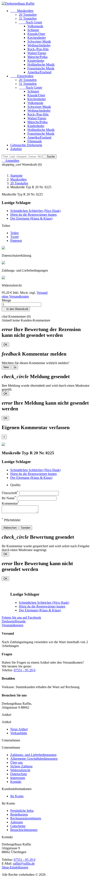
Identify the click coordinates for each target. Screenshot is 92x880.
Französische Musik (40, 68)
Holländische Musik (41, 64)
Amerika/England (39, 72)
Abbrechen (10, 527)
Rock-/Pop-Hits (38, 49)
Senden (25, 527)
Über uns (16, 762)
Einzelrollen (21, 76)
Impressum (17, 778)
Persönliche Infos (22, 810)
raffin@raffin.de (24, 863)
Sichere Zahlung (21, 766)
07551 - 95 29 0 (24, 670)
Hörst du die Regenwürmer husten (33, 214)
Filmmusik (34, 141)
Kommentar (10, 503)
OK (5, 344)
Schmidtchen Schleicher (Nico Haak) (35, 211)
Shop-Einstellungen (15, 867)
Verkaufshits (18, 733)
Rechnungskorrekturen (25, 818)
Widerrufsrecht (20, 770)
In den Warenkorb (15, 309)
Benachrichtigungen (23, 830)
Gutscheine (17, 826)
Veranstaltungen (12, 625)
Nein (6, 367)
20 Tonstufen (28, 14)
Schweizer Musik (39, 41)
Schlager (33, 30)
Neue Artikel (19, 729)
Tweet (14, 237)
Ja (14, 367)
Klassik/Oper (36, 34)
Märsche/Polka (37, 57)
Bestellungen (19, 814)
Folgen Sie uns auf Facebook (21, 617)
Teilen (14, 233)
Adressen (16, 822)
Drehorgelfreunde (14, 621)
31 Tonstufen (28, 18)
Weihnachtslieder (38, 45)
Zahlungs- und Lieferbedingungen (33, 755)
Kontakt (15, 781)
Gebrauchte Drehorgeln (26, 145)
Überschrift (10, 493)
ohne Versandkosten (15, 296)
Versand (42, 292)
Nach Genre (30, 22)
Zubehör (16, 149)
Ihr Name (9, 498)
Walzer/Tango (36, 53)
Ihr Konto (17, 796)
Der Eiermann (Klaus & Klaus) (31, 218)
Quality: (15, 485)
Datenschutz (18, 774)
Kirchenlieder (36, 37)
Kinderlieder (35, 60)
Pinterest (16, 240)
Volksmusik (35, 26)
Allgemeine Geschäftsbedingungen (34, 758)
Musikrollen (21, 11)
